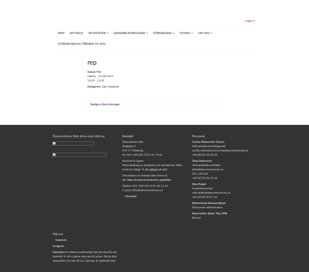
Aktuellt (76, 33)
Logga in (250, 21)
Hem (61, 33)
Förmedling (163, 33)
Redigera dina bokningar (105, 104)
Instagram (58, 246)
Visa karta (130, 196)
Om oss (204, 33)
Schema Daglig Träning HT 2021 (82, 43)
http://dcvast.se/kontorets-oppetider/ (149, 180)
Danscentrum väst (73, 14)
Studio (185, 33)
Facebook (61, 240)
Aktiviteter (97, 33)
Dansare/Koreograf (130, 33)
